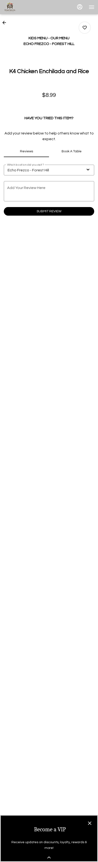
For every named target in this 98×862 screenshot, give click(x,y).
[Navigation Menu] (91, 7)
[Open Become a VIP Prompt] (49, 857)
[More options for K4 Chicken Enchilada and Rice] (84, 27)
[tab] (26, 151)
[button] (5, 22)
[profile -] (80, 7)
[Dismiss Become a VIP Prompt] (89, 823)
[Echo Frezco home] (25, 7)
